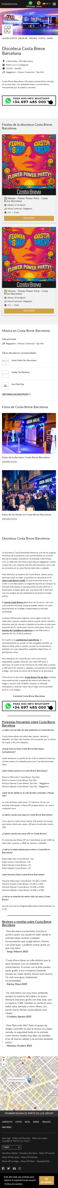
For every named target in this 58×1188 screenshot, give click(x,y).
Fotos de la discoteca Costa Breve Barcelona (26, 457)
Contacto (7, 1122)
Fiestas (33, 38)
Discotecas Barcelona (28, 1153)
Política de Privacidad (21, 1138)
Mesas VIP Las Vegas (10, 1161)
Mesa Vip (23, 38)
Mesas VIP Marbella (29, 1157)
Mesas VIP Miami (28, 1161)
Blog (27, 1122)
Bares (36, 1122)
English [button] (6, 1147)
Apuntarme (29, 218)
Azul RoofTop (17, 384)
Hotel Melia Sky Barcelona (23, 360)
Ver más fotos (9, 462)
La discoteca (9, 38)
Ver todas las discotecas (15, 394)
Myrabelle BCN (43, 1161)
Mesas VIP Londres (47, 1153)
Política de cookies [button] (13, 1183)
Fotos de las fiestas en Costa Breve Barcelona (26, 515)
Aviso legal (6, 1138)
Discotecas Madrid (10, 1153)
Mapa (50, 38)
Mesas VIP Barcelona (10, 1157)
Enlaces (46, 1122)
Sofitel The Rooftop (20, 372)
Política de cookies (39, 1138)
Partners (6, 1127)
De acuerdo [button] (46, 1180)
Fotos (41, 38)
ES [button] (47, 4)
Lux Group (24, 1141)
